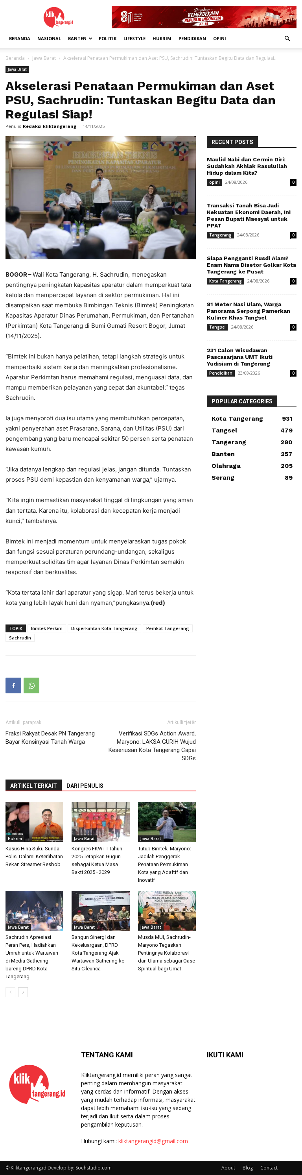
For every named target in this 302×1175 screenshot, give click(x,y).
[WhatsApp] (31, 685)
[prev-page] (10, 992)
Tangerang (220, 235)
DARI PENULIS (84, 786)
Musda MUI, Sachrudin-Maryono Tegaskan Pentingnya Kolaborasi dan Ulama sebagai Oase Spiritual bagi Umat (166, 953)
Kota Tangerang (225, 281)
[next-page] (23, 992)
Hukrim (162, 38)
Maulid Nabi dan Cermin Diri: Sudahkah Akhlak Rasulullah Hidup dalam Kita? (247, 166)
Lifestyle (134, 38)
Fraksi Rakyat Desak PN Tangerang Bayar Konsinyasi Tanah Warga (50, 737)
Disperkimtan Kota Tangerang (104, 628)
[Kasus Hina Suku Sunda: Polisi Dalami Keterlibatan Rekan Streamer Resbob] (34, 822)
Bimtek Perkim (47, 628)
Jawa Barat (44, 58)
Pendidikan (192, 38)
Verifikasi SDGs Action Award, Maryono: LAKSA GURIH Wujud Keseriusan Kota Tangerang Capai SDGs (152, 746)
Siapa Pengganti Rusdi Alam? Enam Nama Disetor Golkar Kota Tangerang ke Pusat (251, 265)
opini (219, 38)
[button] (287, 38)
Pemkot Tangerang (167, 628)
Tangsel (217, 327)
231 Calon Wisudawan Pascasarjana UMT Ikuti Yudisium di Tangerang (240, 357)
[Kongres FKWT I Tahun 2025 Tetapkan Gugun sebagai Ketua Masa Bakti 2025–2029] (100, 822)
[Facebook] (13, 685)
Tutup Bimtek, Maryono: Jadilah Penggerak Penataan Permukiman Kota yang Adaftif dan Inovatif (164, 864)
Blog (248, 1167)
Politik (107, 38)
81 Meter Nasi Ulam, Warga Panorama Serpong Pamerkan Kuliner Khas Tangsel (248, 311)
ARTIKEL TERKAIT (33, 786)
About (228, 1167)
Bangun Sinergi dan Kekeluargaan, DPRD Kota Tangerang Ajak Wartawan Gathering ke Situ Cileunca (98, 953)
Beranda (19, 38)
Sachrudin (20, 638)
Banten (77, 38)
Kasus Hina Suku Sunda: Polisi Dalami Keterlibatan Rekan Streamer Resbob (34, 856)
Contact (269, 1167)
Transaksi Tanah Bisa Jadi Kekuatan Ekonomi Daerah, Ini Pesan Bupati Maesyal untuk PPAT (249, 215)
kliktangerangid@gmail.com (153, 1141)
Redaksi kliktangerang (49, 126)
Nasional (49, 38)
